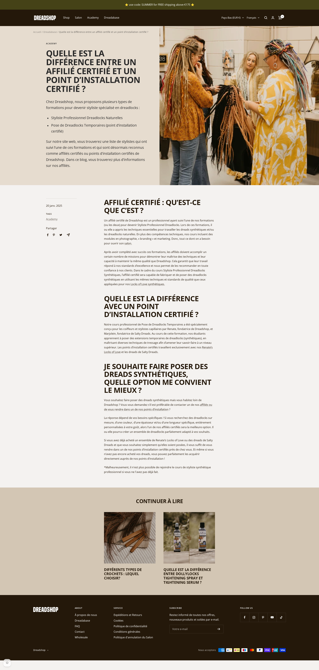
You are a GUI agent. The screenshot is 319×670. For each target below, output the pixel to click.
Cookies (118, 620)
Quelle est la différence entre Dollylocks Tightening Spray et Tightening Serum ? (187, 576)
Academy (93, 17)
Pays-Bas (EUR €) (231, 17)
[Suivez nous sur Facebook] (244, 617)
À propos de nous (86, 615)
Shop (66, 17)
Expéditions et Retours (128, 615)
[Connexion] (272, 17)
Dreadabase (111, 17)
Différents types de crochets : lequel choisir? (123, 573)
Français (251, 17)
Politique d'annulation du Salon (133, 637)
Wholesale (81, 637)
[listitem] (48, 235)
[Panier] (280, 17)
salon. (128, 243)
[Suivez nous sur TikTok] (281, 617)
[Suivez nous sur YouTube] (272, 617)
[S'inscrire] (218, 629)
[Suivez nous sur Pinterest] (262, 617)
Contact (80, 632)
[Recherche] (265, 17)
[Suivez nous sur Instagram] (253, 617)
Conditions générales (127, 632)
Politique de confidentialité (130, 626)
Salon (78, 17)
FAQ (77, 626)
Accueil (37, 32)
